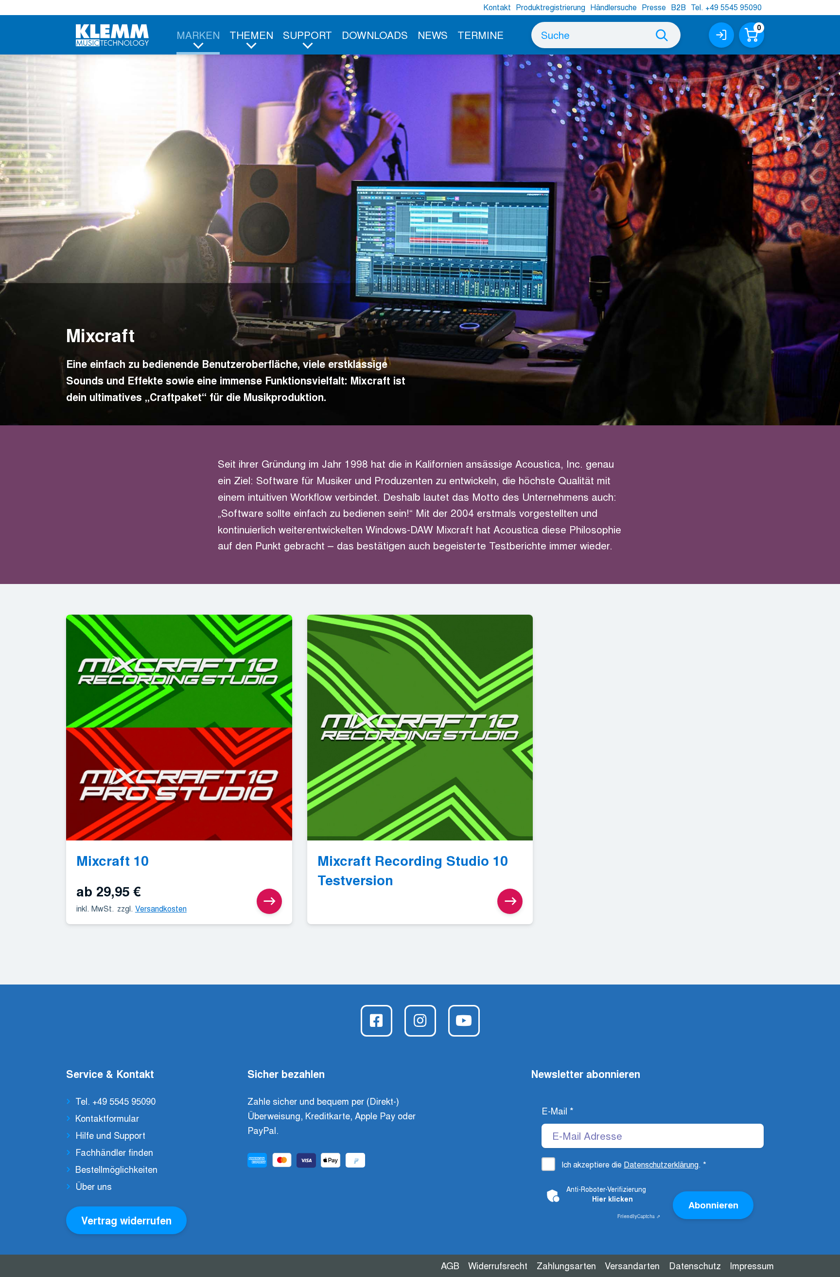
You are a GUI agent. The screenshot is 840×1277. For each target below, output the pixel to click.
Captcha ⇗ (638, 1216)
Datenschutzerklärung (661, 1164)
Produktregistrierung (550, 7)
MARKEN (198, 34)
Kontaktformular (107, 1118)
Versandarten (632, 1265)
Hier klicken (612, 1199)
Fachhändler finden (114, 1152)
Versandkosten (161, 908)
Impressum (752, 1265)
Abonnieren (713, 1204)
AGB (450, 1265)
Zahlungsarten (566, 1265)
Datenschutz (695, 1265)
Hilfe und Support (110, 1135)
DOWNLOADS (375, 34)
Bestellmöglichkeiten (116, 1169)
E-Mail (558, 1110)
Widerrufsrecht (497, 1265)
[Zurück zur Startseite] (112, 35)
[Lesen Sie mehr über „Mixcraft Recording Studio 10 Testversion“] (510, 901)
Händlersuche (613, 7)
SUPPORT (307, 34)
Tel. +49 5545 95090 (726, 7)
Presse (654, 7)
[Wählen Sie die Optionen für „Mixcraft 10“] (269, 901)
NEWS (433, 34)
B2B (678, 7)
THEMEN (251, 34)
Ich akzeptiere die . (633, 1164)
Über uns (93, 1186)
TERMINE (480, 34)
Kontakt (497, 7)
